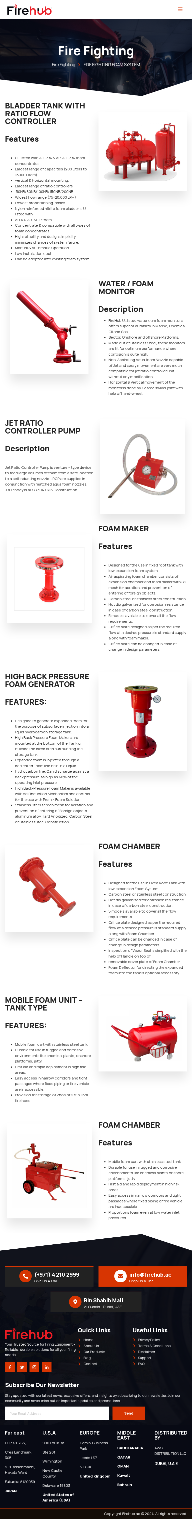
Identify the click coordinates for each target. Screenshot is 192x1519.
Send (128, 1413)
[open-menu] (180, 9)
